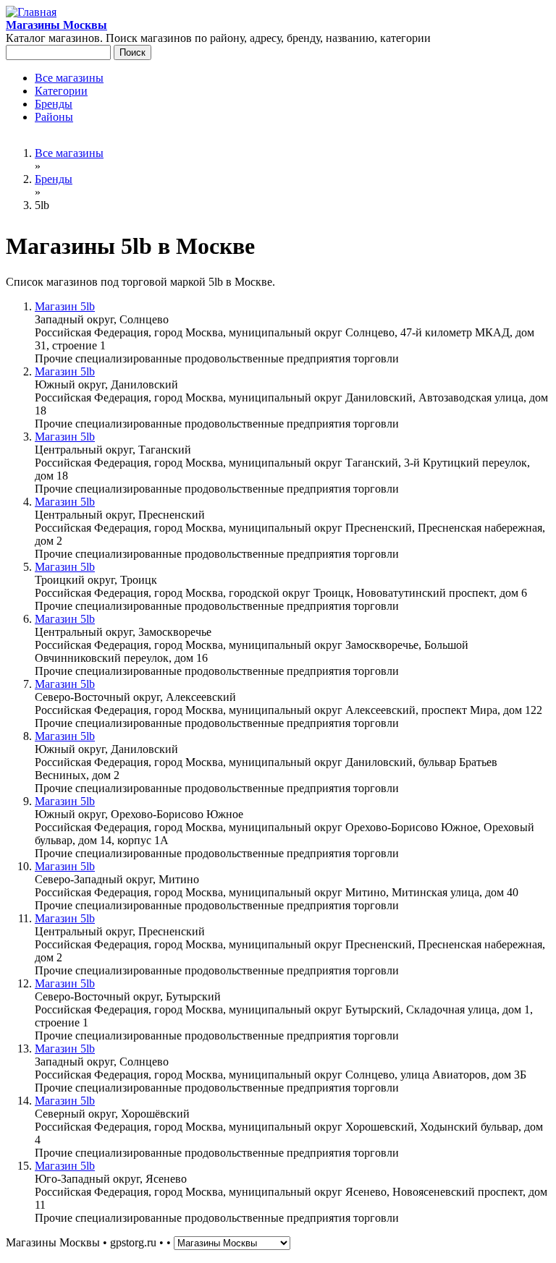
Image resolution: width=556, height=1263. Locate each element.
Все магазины (69, 78)
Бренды (53, 104)
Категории (61, 91)
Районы (54, 117)
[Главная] (31, 12)
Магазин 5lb (65, 306)
